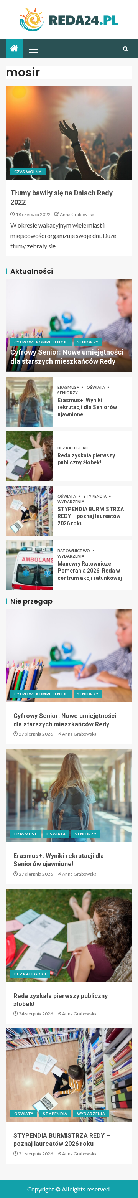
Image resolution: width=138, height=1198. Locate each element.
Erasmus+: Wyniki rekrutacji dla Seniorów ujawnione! (87, 407)
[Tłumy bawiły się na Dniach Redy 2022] (69, 133)
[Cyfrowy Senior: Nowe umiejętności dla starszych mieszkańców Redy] (69, 325)
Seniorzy (88, 342)
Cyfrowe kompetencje (41, 342)
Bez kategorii (73, 448)
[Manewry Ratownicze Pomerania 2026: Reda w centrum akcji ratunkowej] (29, 565)
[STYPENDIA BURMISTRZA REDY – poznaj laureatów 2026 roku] (29, 511)
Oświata (96, 387)
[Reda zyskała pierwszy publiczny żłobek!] (29, 456)
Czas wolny (28, 171)
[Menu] (32, 48)
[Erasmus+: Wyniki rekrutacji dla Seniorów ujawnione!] (29, 402)
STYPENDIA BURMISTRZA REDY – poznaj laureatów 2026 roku (91, 516)
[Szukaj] (125, 48)
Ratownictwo (74, 550)
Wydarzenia (71, 501)
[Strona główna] (14, 48)
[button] (32, 48)
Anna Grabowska (77, 214)
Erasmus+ (69, 387)
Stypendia (95, 496)
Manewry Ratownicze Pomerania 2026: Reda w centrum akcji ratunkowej (90, 571)
